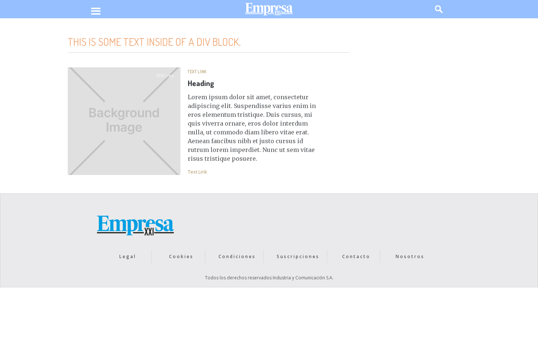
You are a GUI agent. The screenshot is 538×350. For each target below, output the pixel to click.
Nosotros (410, 256)
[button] (95, 12)
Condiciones (237, 256)
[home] (269, 11)
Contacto (356, 256)
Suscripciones (298, 256)
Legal (127, 256)
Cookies (181, 256)
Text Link (165, 76)
